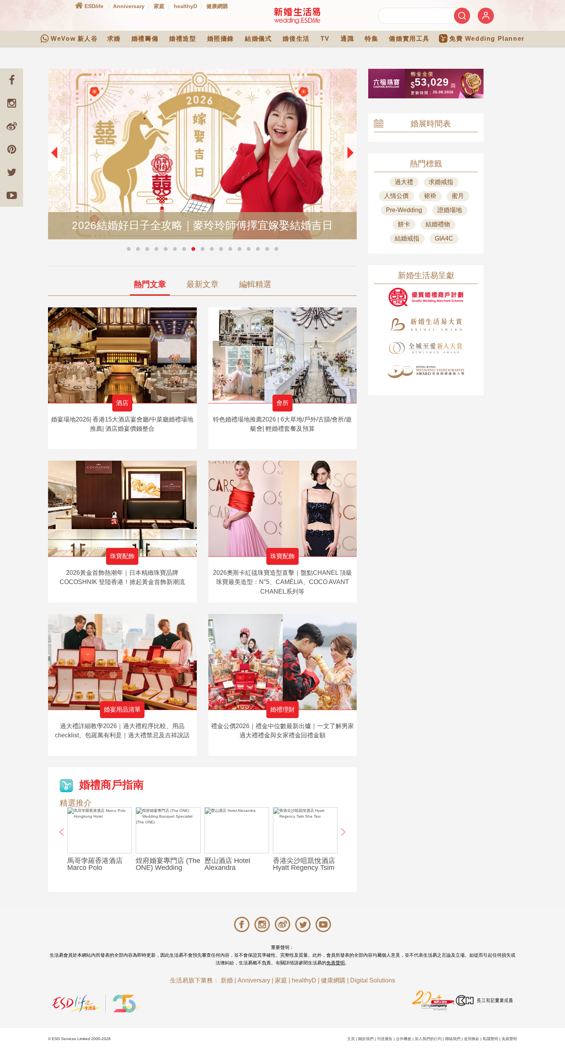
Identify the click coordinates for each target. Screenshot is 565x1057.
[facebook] (11, 79)
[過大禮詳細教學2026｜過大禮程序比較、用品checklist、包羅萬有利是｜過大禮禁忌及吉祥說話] (122, 662)
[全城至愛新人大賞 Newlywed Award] (426, 348)
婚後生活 (295, 38)
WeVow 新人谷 (74, 38)
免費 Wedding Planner (487, 38)
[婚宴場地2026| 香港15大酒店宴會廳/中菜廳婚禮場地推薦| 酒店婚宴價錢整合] (122, 355)
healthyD (185, 6)
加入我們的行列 (428, 1039)
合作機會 (403, 1039)
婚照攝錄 (220, 38)
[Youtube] (11, 195)
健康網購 (217, 6)
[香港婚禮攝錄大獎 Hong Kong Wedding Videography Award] (426, 371)
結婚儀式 (258, 38)
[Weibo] (11, 126)
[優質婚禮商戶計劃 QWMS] (426, 297)
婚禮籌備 (144, 38)
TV (325, 38)
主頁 (351, 1039)
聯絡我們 (452, 1039)
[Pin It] (11, 149)
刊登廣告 (384, 1039)
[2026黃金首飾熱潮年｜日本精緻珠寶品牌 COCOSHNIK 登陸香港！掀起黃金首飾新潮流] (122, 508)
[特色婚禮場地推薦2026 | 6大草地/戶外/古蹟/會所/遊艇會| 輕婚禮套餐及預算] (282, 355)
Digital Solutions (372, 980)
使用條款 (471, 1039)
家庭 (159, 6)
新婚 (227, 980)
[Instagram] (11, 102)
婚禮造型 (182, 38)
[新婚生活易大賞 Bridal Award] (426, 324)
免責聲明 (335, 963)
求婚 (114, 38)
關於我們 (366, 1039)
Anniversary (129, 6)
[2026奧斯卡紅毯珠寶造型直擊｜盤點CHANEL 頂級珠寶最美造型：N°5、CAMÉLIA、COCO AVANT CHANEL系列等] (282, 508)
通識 (347, 38)
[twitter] (11, 172)
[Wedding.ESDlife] (297, 15)
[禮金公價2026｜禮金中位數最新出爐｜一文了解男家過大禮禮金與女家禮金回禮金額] (282, 662)
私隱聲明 (490, 1039)
